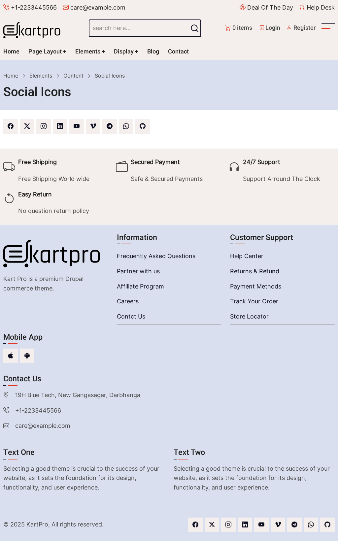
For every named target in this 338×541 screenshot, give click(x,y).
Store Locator (249, 316)
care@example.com (97, 7)
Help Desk (320, 7)
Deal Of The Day (269, 7)
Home (11, 51)
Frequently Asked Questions (156, 256)
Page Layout (45, 51)
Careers (128, 301)
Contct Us (131, 316)
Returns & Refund (254, 271)
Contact (178, 51)
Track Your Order (254, 301)
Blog (153, 51)
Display (124, 51)
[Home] (34, 28)
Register (304, 27)
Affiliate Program (140, 286)
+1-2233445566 (33, 7)
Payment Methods (255, 286)
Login (272, 27)
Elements (87, 51)
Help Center (246, 256)
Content (73, 75)
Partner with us (138, 271)
